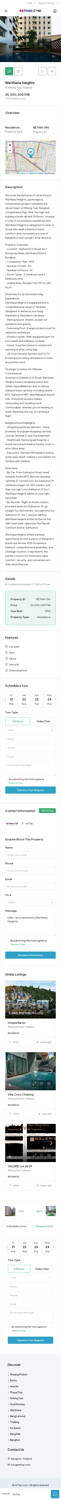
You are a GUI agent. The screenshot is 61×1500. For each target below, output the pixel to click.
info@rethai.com (20, 1464)
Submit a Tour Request (30, 790)
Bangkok (15, 1439)
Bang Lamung (17, 1416)
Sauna (12, 658)
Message (11, 910)
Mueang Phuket (18, 1374)
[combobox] (30, 730)
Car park (14, 646)
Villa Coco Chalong (21, 1094)
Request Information (30, 955)
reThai (16, 1042)
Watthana (15, 1410)
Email (8, 879)
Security (14, 664)
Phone (9, 863)
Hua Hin (14, 1386)
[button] (31, 152)
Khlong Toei (16, 1398)
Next (39, 1211)
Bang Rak (15, 1433)
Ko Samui (15, 1427)
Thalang (14, 1421)
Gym (12, 652)
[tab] (9, 71)
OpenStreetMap (36, 173)
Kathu (13, 1380)
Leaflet (22, 173)
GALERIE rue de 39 (20, 1166)
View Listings (47, 810)
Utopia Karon (16, 1022)
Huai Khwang (17, 1404)
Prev (21, 1211)
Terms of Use (16, 783)
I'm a (8, 894)
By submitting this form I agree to (26, 781)
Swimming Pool (18, 670)
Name (9, 847)
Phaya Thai (16, 1392)
